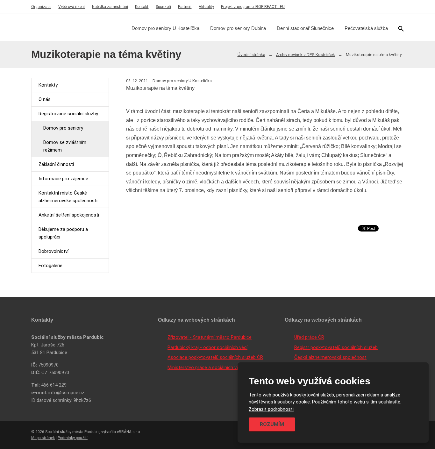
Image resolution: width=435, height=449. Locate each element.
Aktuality (206, 6)
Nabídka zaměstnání (110, 6)
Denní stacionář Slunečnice (305, 28)
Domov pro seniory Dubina (238, 28)
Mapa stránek (43, 438)
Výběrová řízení (71, 6)
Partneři (184, 6)
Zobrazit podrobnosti (271, 409)
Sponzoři (163, 6)
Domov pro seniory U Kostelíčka (165, 28)
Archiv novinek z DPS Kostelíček (305, 54)
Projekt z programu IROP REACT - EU (253, 6)
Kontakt (141, 6)
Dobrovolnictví (53, 251)
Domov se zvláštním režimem (64, 146)
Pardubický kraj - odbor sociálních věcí (207, 347)
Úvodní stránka (251, 54)
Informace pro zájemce (63, 179)
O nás (45, 99)
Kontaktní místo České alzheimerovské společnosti (68, 196)
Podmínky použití (73, 438)
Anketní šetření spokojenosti (69, 215)
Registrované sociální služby (68, 114)
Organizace (41, 6)
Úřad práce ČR (309, 337)
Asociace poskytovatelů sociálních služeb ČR (215, 357)
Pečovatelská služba (366, 28)
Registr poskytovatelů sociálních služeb (336, 347)
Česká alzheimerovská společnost (330, 357)
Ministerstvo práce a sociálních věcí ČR (209, 367)
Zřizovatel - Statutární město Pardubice (210, 337)
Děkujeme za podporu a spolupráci (63, 233)
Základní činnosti (56, 164)
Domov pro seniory (63, 128)
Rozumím (272, 424)
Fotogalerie (50, 265)
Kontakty (48, 85)
